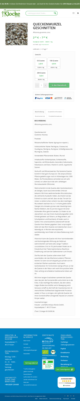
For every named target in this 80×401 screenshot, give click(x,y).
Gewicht (38, 55)
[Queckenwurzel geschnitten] (16, 34)
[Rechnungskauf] (68, 98)
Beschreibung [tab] (39, 112)
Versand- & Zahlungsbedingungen (30, 349)
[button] (67, 382)
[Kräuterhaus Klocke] (11, 13)
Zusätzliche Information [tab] (55, 112)
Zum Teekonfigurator (63, 369)
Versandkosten (45, 44)
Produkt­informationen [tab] (55, 116)
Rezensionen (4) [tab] (40, 116)
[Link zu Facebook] (64, 395)
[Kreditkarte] (49, 98)
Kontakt (26, 344)
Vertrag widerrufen (32, 363)
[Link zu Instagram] (70, 395)
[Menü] (73, 13)
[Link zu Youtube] (67, 395)
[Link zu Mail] (73, 395)
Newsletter (27, 354)
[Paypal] (39, 98)
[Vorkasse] (58, 98)
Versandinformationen (30, 385)
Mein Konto (27, 340)
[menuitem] (73, 13)
